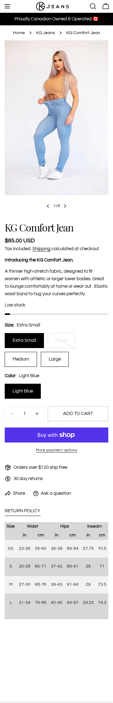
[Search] (93, 6)
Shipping (41, 248)
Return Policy (22, 510)
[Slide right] (65, 206)
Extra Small (24, 340)
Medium (21, 359)
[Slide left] (48, 206)
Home (19, 33)
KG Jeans (45, 33)
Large (55, 359)
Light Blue (23, 391)
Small (65, 343)
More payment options (56, 450)
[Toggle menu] (7, 6)
